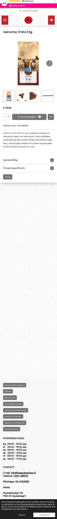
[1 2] (7, 117)
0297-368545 (21, 475)
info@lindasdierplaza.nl (23, 472)
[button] (9, 96)
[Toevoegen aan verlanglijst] (51, 117)
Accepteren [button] (44, 515)
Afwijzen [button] (22, 515)
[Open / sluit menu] (5, 20)
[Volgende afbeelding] (49, 63)
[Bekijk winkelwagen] (51, 20)
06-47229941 (22, 481)
